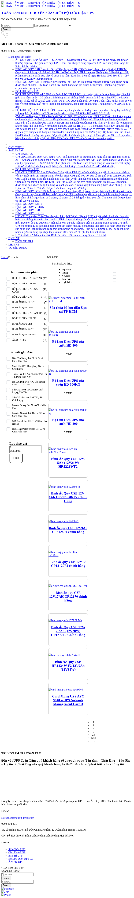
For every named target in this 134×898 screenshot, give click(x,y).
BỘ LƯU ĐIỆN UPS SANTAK (27, 278)
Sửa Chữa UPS (16, 849)
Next (93, 738)
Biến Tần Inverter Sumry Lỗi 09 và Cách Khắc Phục (28, 430)
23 (93, 735)
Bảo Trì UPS (15, 855)
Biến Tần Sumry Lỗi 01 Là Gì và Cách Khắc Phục (27, 359)
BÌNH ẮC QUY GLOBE (23, 302)
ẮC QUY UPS (19, 340)
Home (4, 257)
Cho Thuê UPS (16, 852)
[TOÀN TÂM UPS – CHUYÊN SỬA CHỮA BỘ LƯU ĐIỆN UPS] (40, 2)
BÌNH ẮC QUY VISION (23, 334)
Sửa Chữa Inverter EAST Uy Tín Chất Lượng (27, 399)
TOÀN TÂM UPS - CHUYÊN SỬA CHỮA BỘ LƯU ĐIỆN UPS (47, 13)
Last (93, 741)
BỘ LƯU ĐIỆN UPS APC (24, 283)
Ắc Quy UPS (15, 861)
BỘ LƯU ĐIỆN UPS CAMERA (27, 313)
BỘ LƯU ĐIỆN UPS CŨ (24, 318)
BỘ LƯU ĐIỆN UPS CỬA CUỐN (25, 290)
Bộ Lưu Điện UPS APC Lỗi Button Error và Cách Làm (28, 383)
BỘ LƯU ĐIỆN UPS (22, 297)
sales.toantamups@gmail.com (17, 817)
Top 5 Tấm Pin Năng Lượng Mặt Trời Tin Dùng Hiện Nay (29, 375)
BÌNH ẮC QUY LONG (23, 307)
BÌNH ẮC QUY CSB (22, 324)
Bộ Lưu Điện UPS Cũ (20, 858)
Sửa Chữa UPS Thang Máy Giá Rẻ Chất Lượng (28, 367)
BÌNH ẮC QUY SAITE (23, 329)
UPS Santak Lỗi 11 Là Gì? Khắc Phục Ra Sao (29, 422)
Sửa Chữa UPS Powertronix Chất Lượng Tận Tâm (27, 391)
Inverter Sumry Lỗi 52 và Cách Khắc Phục (29, 406)
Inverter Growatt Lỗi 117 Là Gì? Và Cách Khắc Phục (28, 414)
